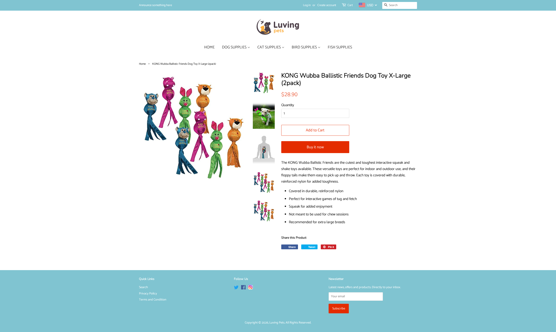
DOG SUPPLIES (234, 47)
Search (143, 287)
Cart (350, 5)
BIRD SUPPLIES (305, 47)
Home (142, 64)
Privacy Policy (148, 293)
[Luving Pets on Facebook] (243, 288)
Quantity (287, 105)
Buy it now (315, 147)
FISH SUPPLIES (340, 47)
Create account (326, 5)
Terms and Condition (152, 299)
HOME (209, 47)
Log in (307, 5)
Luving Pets (277, 322)
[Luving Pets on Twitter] (236, 288)
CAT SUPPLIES (269, 47)
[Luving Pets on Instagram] (250, 288)
